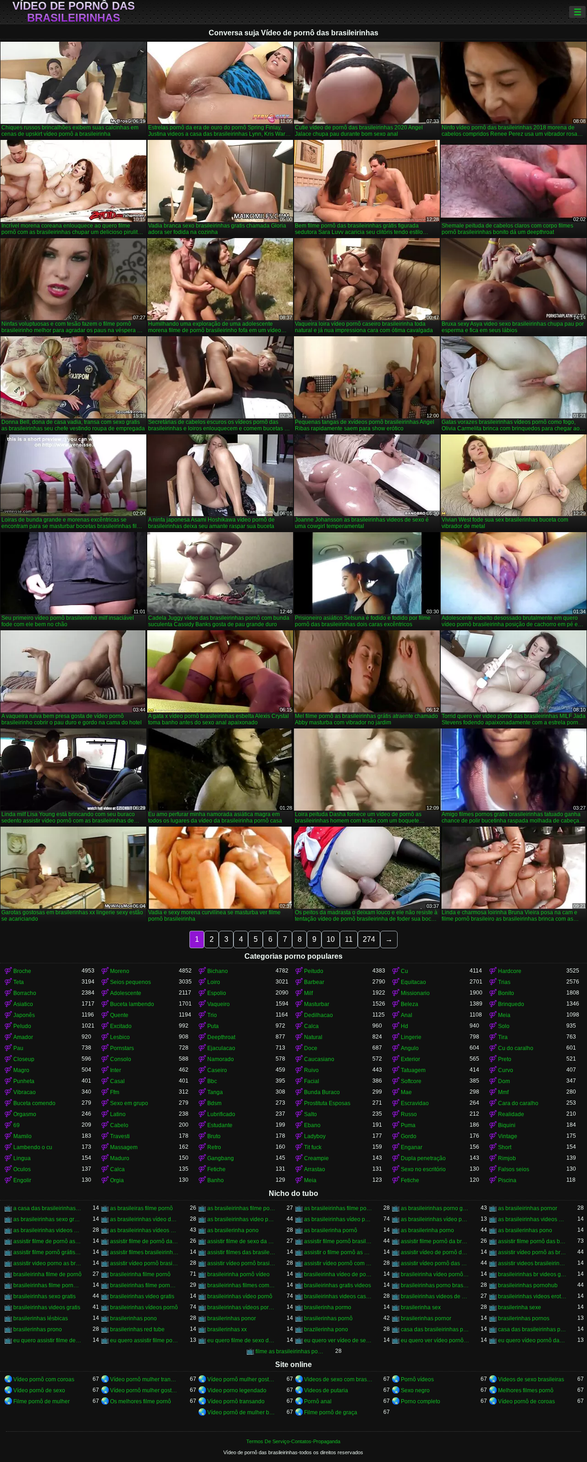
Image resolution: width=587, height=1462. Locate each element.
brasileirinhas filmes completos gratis (241, 1285)
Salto (310, 1114)
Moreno (119, 971)
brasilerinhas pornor (426, 1318)
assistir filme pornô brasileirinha (338, 1241)
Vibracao (24, 1092)
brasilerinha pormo (327, 1307)
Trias (504, 982)
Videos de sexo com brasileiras (338, 1379)
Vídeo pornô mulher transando (144, 1379)
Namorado (220, 1059)
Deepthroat (221, 1037)
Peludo (22, 1026)
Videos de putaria (326, 1390)
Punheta (23, 1081)
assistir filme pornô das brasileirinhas (532, 1241)
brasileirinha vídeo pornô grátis (435, 1274)
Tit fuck (312, 1147)
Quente (119, 1015)
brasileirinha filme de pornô (47, 1274)
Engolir (22, 1180)
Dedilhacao (318, 1015)
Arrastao (314, 1169)
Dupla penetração (423, 1158)
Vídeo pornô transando (236, 1401)
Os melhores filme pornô (140, 1401)
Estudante (220, 1125)
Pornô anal (318, 1401)
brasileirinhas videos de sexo (435, 1296)
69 (16, 1125)
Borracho (24, 993)
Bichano (217, 971)
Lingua (22, 1158)
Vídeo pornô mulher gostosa (241, 1379)
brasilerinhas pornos (523, 1318)
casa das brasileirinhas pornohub (532, 1329)
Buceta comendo (34, 1103)
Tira (503, 1037)
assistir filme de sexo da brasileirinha (241, 1241)
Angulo (410, 1048)
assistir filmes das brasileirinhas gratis (241, 1252)
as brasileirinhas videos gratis (47, 1230)
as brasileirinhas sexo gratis (47, 1219)
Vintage (507, 1136)
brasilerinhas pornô (328, 1318)
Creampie (316, 1158)
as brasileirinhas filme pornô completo (241, 1208)
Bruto (214, 1136)
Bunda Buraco (322, 1092)
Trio (212, 1015)
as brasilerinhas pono (525, 1230)
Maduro (119, 1158)
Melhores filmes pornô (526, 1390)
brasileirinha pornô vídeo (238, 1274)
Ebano (312, 1125)
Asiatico (23, 1004)
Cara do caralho (518, 1103)
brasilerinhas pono (133, 1318)
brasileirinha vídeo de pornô (338, 1274)
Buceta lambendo (132, 1004)
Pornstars (122, 1048)
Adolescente (125, 993)
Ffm (114, 1092)
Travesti (120, 1136)
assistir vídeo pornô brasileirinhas (241, 1263)
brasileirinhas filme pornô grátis (144, 1285)
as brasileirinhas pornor (527, 1208)
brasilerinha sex (421, 1307)
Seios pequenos (130, 982)
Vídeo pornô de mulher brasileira (241, 1412)
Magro (21, 1070)
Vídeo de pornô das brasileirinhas (73, 12)
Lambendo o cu (32, 1147)
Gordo (408, 1136)
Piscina (507, 1180)
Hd (404, 1026)
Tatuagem (413, 1070)
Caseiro (217, 1070)
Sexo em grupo (129, 1103)
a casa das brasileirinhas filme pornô (47, 1208)
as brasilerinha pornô (330, 1230)
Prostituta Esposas (327, 1103)
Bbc (212, 1081)
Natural (313, 1037)
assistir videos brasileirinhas (532, 1263)
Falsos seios (513, 1169)
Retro (214, 1147)
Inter (115, 1070)
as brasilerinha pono (233, 1230)
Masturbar (316, 1004)
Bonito (506, 993)
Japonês (24, 1015)
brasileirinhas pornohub (528, 1285)
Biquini (506, 1125)
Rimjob (507, 1158)
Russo (409, 1114)
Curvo (505, 1070)
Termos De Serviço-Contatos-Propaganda (293, 1441)
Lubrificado (221, 1114)
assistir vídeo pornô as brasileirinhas (532, 1252)
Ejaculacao (221, 1048)
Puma (408, 1125)
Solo (503, 1026)
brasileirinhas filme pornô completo (47, 1285)
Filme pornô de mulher (41, 1401)
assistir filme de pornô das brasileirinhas (144, 1241)
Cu (404, 971)
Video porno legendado (236, 1390)
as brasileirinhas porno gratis (435, 1208)
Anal (406, 1015)
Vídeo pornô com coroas (43, 1379)
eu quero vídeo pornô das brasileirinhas (532, 1340)
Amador (23, 1037)
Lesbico (120, 1037)
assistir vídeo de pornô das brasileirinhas (435, 1252)
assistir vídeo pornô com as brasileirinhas (338, 1263)
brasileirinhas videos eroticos (532, 1296)
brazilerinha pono (326, 1329)
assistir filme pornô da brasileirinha (435, 1241)
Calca (311, 1026)
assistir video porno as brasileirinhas (47, 1263)
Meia (504, 1015)
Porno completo (420, 1401)
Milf (308, 993)
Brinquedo (511, 1004)
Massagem (124, 1147)
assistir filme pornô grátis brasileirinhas (47, 1252)
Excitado (121, 1026)
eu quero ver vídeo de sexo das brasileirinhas (338, 1340)
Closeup (23, 1059)
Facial (311, 1081)
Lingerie (411, 1037)
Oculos (22, 1169)
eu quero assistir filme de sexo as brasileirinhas (47, 1340)
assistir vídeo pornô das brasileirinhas (435, 1263)
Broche (22, 971)
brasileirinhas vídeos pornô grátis (241, 1307)
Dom (504, 1081)
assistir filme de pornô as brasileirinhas (47, 1241)
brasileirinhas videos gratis (46, 1307)
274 (369, 939)
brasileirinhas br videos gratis (532, 1274)
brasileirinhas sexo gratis (44, 1296)
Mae (406, 1092)
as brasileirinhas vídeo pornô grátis (435, 1219)
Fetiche (216, 1169)
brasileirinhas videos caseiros (338, 1296)
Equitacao (413, 982)
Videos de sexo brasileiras (531, 1379)
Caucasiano (319, 1059)
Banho (215, 1180)
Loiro (213, 982)
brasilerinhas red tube (137, 1329)
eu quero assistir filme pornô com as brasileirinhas (144, 1340)
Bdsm (214, 1103)
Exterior (410, 1059)
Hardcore (509, 971)
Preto (504, 1059)
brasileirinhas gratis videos (337, 1285)
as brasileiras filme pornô (141, 1208)
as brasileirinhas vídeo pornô (338, 1219)
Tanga (215, 1092)
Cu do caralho (515, 1048)
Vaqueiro (218, 1004)
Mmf (503, 1092)
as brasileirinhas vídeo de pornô (144, 1219)
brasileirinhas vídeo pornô (239, 1296)
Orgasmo (24, 1114)
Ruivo (311, 1070)
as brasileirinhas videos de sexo (532, 1219)
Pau (18, 1048)
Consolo (120, 1059)
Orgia (117, 1180)
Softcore (411, 1081)
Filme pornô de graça (330, 1412)
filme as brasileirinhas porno (289, 1351)
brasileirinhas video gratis (142, 1296)
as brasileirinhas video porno (241, 1219)
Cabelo (119, 1125)
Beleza (409, 1004)
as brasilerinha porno (427, 1230)
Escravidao (415, 1103)
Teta (18, 982)
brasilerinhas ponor (231, 1318)
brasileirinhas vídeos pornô (144, 1307)
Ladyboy (315, 1136)
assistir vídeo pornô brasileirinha (144, 1263)
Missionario (415, 993)
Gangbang (220, 1158)
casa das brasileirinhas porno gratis (435, 1329)
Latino (118, 1114)
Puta (213, 1026)
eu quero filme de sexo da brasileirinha (241, 1340)
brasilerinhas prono (37, 1329)
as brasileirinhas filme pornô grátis (338, 1208)
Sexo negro (415, 1390)
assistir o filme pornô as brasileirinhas (338, 1252)
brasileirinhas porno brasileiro (435, 1285)
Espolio (216, 993)
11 (349, 939)
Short (504, 1147)
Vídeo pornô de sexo (39, 1390)
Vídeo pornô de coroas (526, 1401)
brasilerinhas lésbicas (40, 1318)
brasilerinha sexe (519, 1307)
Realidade (511, 1114)
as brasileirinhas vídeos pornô (144, 1230)
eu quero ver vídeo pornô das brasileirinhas (435, 1340)
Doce (310, 1048)
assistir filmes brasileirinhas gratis (144, 1252)
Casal (117, 1081)
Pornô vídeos (417, 1379)
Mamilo (22, 1136)
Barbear (314, 982)
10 (331, 939)
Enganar (411, 1147)
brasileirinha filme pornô (140, 1274)
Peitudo (313, 971)
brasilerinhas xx (227, 1329)
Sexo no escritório (423, 1169)
